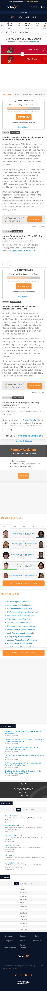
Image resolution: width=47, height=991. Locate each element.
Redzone (27, 94)
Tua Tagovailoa (10, 835)
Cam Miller (8, 845)
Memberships (10, 948)
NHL (34, 17)
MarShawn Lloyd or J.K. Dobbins (20, 616)
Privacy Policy (23, 946)
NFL (13, 17)
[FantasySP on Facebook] (26, 975)
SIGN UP (23, 476)
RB (24, 526)
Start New (35, 42)
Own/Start (40, 94)
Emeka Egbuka (29, 420)
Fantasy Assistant (23, 449)
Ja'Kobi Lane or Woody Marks (19, 622)
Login (43, 7)
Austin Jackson (10, 816)
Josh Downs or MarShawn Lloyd (20, 647)
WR (33, 526)
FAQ (37, 936)
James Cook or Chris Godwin (26, 32)
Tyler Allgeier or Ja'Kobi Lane (18, 619)
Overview (6, 94)
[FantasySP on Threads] (31, 975)
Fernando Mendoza (12, 826)
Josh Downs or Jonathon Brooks (20, 633)
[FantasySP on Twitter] (15, 975)
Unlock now (34, 219)
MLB (27, 17)
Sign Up (23, 12)
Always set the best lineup (23, 653)
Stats (17, 94)
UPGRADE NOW (24, 117)
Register (9, 941)
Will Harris (8, 855)
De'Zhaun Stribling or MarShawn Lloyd (22, 612)
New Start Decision (23, 441)
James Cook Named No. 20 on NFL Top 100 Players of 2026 (22, 237)
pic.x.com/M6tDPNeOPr (24, 250)
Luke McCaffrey (10, 863)
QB (14, 526)
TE (42, 526)
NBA (20, 17)
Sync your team (31, 1)
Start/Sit (14, 32)
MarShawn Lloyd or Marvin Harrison (21, 626)
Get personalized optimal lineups (23, 583)
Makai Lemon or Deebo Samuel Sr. (21, 630)
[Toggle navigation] (3, 7)
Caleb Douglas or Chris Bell (18, 602)
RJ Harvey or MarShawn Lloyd (19, 609)
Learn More (22, 127)
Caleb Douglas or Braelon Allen (19, 605)
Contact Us (36, 941)
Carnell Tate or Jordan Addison (19, 643)
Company (9, 936)
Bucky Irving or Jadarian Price (19, 637)
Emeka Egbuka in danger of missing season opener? (20, 403)
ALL (4, 526)
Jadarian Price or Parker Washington (22, 640)
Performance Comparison (30, 435)
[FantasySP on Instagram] (20, 975)
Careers (23, 936)
